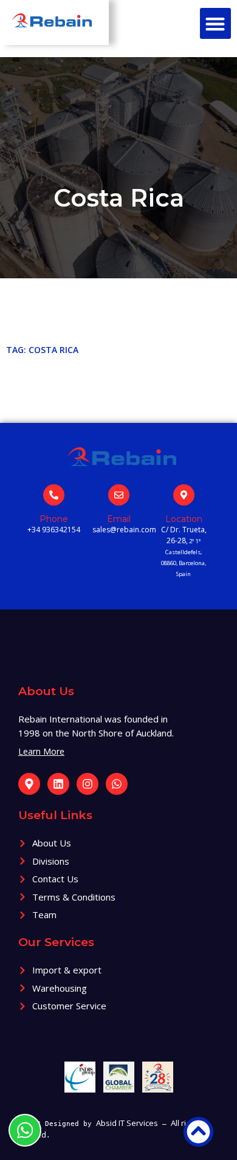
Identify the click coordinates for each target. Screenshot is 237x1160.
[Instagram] (87, 784)
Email (119, 518)
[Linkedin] (58, 784)
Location (183, 518)
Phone (54, 518)
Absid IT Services (127, 1122)
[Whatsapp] (117, 784)
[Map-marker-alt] (29, 784)
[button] (215, 23)
